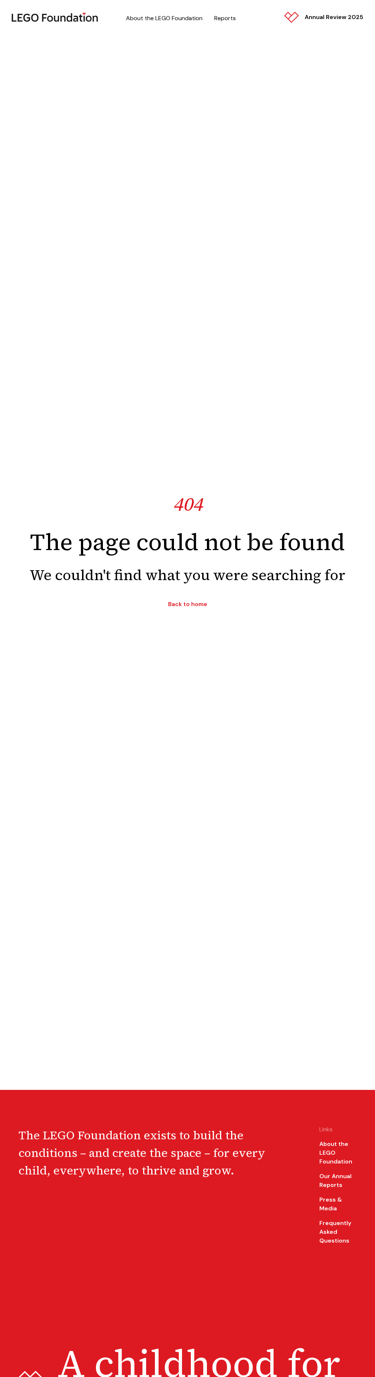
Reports (225, 18)
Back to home (187, 604)
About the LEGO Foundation (164, 18)
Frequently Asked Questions (335, 1231)
